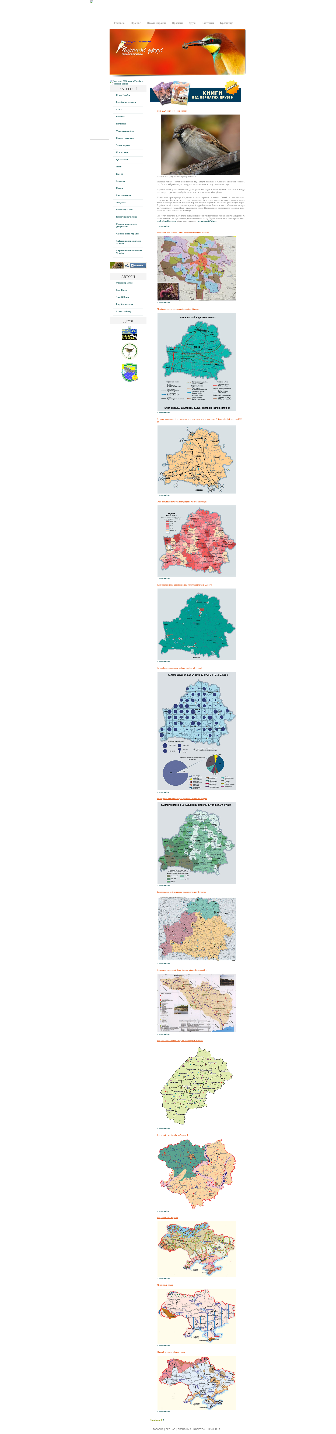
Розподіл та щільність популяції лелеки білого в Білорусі (182, 798)
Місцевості (121, 202)
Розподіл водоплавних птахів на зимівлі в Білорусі (179, 668)
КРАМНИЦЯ (214, 1429)
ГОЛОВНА (158, 1429)
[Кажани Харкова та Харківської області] (129, 339)
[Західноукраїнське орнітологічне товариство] (129, 359)
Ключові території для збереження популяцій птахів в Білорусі (184, 585)
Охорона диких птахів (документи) (126, 225)
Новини (119, 188)
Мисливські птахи (165, 1285)
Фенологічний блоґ (125, 131)
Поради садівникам (125, 138)
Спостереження (123, 195)
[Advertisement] (176, 8)
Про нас (136, 22)
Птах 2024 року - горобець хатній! (172, 111)
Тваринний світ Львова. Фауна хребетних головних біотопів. (183, 232)
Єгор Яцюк (121, 290)
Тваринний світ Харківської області (172, 1135)
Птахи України (156, 22)
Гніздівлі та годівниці (126, 102)
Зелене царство (123, 145)
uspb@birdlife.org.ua (166, 221)
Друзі (192, 22)
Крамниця (226, 22)
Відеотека (120, 116)
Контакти (208, 22)
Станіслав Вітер (123, 311)
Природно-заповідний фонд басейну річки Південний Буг (182, 970)
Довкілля (120, 181)
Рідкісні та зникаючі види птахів (171, 1352)
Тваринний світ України (167, 1217)
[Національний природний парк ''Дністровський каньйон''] (129, 381)
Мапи (118, 167)
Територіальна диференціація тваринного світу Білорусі (181, 892)
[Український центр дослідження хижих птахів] (129, 333)
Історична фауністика (126, 217)
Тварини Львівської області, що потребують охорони (180, 1040)
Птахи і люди (122, 152)
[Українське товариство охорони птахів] (129, 328)
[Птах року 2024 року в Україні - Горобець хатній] (128, 84)
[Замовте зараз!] (195, 107)
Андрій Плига (122, 297)
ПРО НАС (170, 1429)
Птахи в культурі (124, 209)
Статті (119, 109)
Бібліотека (121, 124)
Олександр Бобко (124, 283)
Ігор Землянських (124, 304)
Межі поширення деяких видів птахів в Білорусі (178, 309)
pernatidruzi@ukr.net (207, 221)
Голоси (119, 174)
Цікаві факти (122, 159)
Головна (119, 22)
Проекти (177, 22)
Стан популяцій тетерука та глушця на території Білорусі (181, 502)
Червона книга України (127, 234)
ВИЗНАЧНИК (184, 1429)
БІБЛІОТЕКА (199, 1429)
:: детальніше (163, 226)
